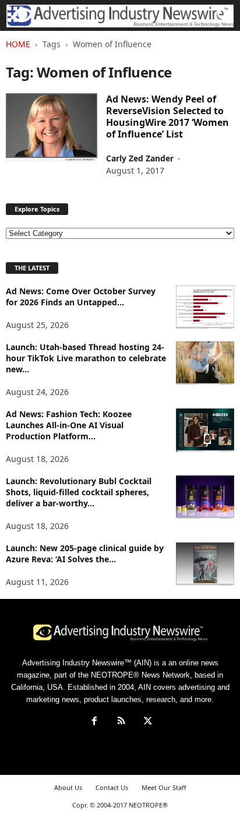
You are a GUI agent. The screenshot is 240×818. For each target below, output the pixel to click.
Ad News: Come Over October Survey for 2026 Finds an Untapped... (81, 296)
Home (18, 44)
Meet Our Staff (164, 787)
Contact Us (112, 787)
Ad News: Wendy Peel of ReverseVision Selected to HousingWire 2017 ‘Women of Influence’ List (167, 116)
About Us (68, 787)
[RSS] (121, 722)
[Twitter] (147, 722)
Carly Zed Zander (140, 158)
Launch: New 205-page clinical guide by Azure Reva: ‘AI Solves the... (85, 553)
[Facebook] (94, 722)
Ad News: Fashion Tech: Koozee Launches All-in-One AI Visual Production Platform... (69, 425)
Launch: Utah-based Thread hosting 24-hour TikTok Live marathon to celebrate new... (86, 358)
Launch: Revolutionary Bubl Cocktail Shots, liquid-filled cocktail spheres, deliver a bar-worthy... (78, 492)
